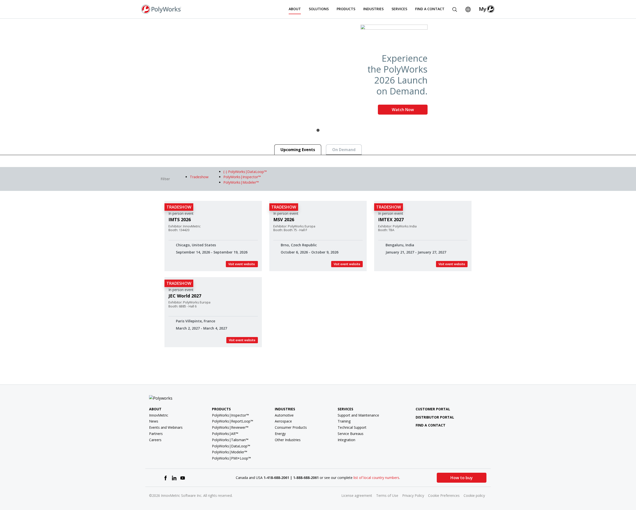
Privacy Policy (413, 495)
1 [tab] (318, 130)
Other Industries (288, 439)
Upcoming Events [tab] (297, 149)
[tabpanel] (318, 72)
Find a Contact (429, 8)
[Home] (161, 8)
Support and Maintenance (358, 415)
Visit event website (241, 264)
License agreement (356, 495)
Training (344, 421)
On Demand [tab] (344, 149)
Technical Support (352, 427)
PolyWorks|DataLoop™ (231, 446)
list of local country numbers (376, 477)
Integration (346, 439)
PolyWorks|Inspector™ (230, 415)
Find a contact (430, 425)
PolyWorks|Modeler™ (229, 452)
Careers (155, 439)
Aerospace (283, 421)
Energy (280, 433)
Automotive (284, 415)
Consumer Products (291, 427)
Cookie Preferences (444, 495)
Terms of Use (387, 495)
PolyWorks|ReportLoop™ (232, 421)
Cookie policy (474, 495)
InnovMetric (158, 415)
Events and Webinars (166, 427)
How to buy (461, 477)
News (153, 421)
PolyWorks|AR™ (225, 433)
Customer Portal (433, 409)
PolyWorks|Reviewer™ (230, 427)
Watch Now (403, 109)
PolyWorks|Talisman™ (230, 439)
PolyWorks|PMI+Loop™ (231, 458)
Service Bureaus (350, 433)
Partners (156, 433)
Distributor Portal (435, 417)
